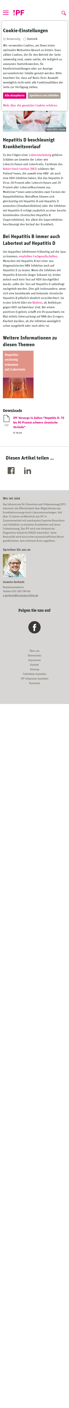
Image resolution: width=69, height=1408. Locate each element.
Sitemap (34, 669)
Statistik (32, 38)
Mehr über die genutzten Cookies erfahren (30, 105)
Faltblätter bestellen (34, 674)
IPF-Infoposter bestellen (34, 678)
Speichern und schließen (44, 95)
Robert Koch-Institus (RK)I (20, 168)
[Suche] (63, 12)
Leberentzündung (40, 155)
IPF (19, 13)
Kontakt (34, 665)
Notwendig (13, 38)
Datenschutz (34, 655)
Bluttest (37, 302)
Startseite (34, 683)
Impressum (34, 660)
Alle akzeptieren (15, 95)
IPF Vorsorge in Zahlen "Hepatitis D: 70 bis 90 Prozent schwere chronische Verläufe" (38, 422)
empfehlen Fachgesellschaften (38, 256)
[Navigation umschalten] (6, 12)
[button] (12, 471)
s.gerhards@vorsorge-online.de (20, 595)
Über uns (34, 651)
